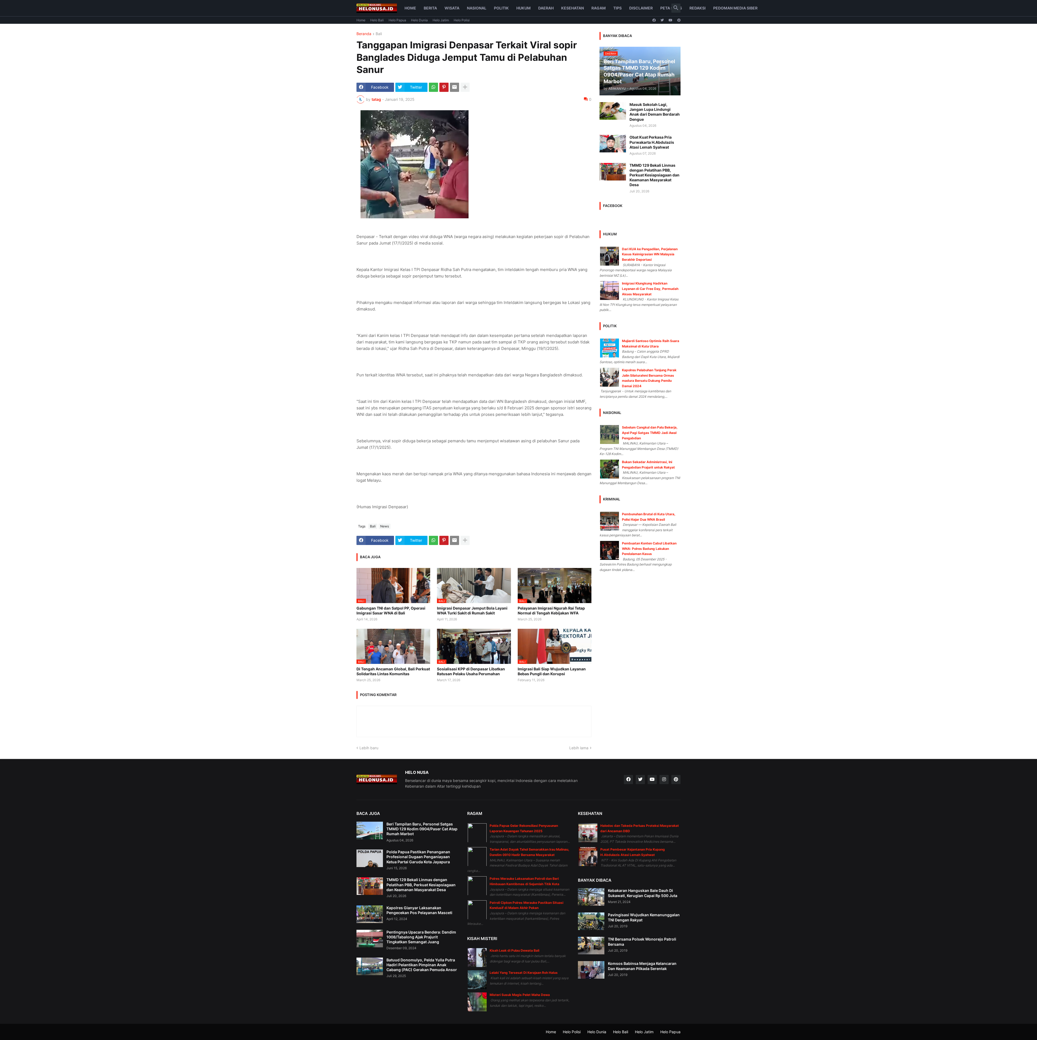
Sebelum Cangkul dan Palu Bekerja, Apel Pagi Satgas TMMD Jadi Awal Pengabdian (650, 432)
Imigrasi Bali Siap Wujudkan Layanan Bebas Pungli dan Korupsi (552, 671)
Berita (430, 8)
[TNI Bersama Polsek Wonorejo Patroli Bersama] (591, 945)
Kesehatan (572, 8)
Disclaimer (641, 8)
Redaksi (697, 8)
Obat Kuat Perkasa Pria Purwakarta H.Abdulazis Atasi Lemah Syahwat (651, 142)
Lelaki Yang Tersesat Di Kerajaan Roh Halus (524, 973)
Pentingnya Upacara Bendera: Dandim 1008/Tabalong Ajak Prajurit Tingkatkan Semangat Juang (421, 937)
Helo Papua (397, 20)
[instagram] (664, 779)
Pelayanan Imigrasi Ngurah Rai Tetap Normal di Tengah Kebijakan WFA (551, 610)
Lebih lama (578, 747)
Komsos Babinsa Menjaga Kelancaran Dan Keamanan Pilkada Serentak (642, 966)
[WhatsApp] (433, 87)
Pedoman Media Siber (735, 8)
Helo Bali (377, 20)
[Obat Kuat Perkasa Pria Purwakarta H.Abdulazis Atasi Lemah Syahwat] (613, 143)
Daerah (546, 8)
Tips (617, 8)
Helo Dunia (419, 20)
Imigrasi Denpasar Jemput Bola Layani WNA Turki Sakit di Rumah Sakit (472, 610)
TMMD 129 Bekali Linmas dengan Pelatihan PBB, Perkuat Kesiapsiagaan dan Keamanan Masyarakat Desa (654, 175)
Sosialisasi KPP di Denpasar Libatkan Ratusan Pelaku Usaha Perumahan (471, 671)
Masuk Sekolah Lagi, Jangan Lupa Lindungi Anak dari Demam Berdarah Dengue (654, 112)
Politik (501, 8)
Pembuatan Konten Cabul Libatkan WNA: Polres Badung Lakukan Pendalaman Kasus (649, 548)
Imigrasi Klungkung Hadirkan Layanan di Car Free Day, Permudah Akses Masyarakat (650, 288)
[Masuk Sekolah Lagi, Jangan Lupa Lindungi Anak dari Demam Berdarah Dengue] (613, 111)
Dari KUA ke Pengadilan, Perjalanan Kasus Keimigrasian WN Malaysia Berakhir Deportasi (650, 254)
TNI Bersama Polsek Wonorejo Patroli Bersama (642, 941)
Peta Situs (671, 8)
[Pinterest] (444, 87)
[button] (676, 8)
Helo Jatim (441, 20)
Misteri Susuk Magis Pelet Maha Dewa (520, 995)
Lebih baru (368, 747)
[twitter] (662, 20)
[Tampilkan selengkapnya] (465, 87)
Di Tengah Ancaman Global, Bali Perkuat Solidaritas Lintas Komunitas (393, 671)
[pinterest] (679, 20)
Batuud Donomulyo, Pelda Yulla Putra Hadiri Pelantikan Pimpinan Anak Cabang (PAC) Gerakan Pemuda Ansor (421, 965)
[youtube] (670, 20)
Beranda (363, 34)
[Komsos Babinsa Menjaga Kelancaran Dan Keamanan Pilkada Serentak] (591, 970)
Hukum (523, 8)
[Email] (454, 87)
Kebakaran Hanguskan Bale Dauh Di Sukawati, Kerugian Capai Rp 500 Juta (642, 893)
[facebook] (654, 20)
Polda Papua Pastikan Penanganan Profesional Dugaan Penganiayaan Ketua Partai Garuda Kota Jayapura (418, 857)
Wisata (452, 8)
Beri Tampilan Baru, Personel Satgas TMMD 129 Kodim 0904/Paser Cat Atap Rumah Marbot (421, 829)
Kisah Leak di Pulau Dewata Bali (514, 950)
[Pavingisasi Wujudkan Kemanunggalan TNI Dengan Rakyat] (591, 921)
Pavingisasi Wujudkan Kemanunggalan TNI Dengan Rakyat (644, 917)
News (384, 526)
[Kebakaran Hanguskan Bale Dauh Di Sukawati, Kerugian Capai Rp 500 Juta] (591, 897)
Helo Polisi (462, 20)
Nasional (476, 8)
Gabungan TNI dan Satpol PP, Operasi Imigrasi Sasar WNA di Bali (390, 610)
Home (410, 8)
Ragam (598, 8)
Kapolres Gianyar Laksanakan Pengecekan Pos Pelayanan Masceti (419, 910)
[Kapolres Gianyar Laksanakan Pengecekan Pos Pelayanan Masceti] (369, 914)
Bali (379, 34)
